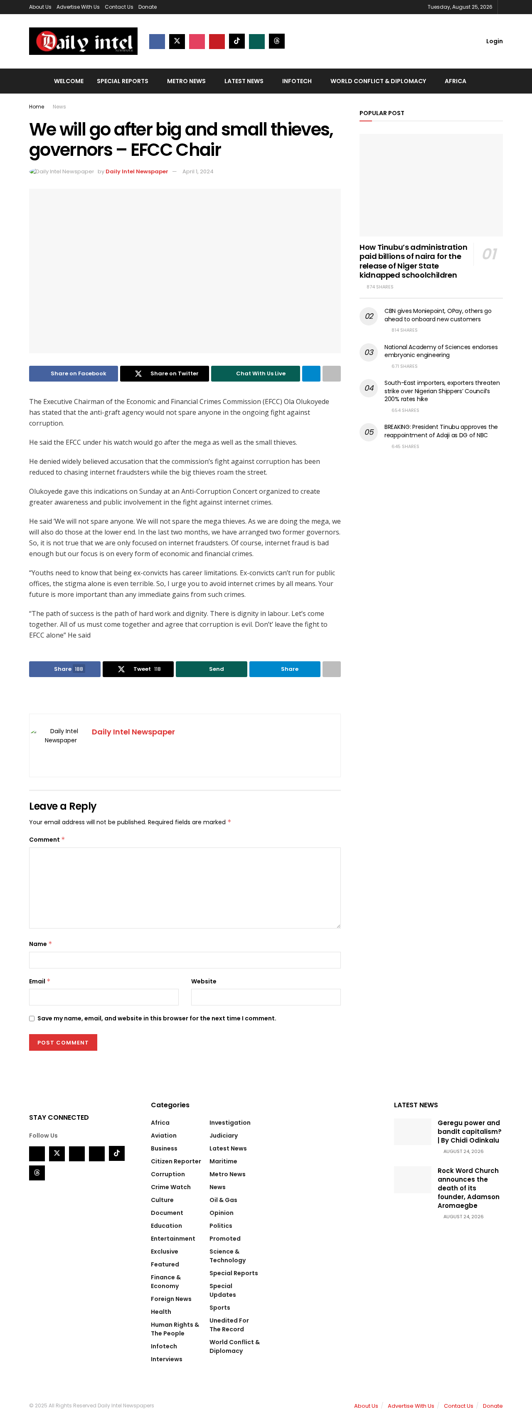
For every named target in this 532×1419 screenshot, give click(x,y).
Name (40, 944)
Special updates (222, 1290)
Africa (455, 81)
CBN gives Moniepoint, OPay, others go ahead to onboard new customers (438, 315)
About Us (40, 6)
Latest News (244, 81)
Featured (165, 1264)
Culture (162, 1200)
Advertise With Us (78, 6)
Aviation (164, 1135)
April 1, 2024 (198, 171)
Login (494, 41)
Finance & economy (166, 1281)
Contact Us (119, 6)
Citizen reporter (176, 1161)
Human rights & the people (175, 1329)
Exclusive (164, 1251)
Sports (219, 1307)
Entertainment (173, 1238)
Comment (47, 839)
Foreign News (171, 1299)
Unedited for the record (229, 1324)
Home (36, 106)
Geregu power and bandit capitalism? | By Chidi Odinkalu (470, 1131)
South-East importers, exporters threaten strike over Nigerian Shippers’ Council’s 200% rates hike (442, 391)
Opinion (221, 1213)
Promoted (225, 1238)
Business (164, 1148)
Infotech (297, 81)
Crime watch (171, 1187)
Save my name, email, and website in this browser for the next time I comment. (156, 1018)
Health (161, 1312)
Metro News (186, 81)
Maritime (223, 1161)
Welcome (69, 81)
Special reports (122, 81)
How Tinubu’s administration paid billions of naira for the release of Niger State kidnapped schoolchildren (413, 261)
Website (204, 981)
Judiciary (223, 1135)
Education (166, 1226)
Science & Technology (227, 1255)
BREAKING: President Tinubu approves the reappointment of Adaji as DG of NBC (441, 431)
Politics (220, 1226)
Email (40, 981)
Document (167, 1213)
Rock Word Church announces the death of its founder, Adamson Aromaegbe (469, 1188)
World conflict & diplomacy (378, 81)
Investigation (230, 1122)
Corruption (168, 1174)
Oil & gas (223, 1200)
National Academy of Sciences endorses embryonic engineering (441, 351)
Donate (147, 6)
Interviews (166, 1359)
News (59, 106)
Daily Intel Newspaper (137, 171)
